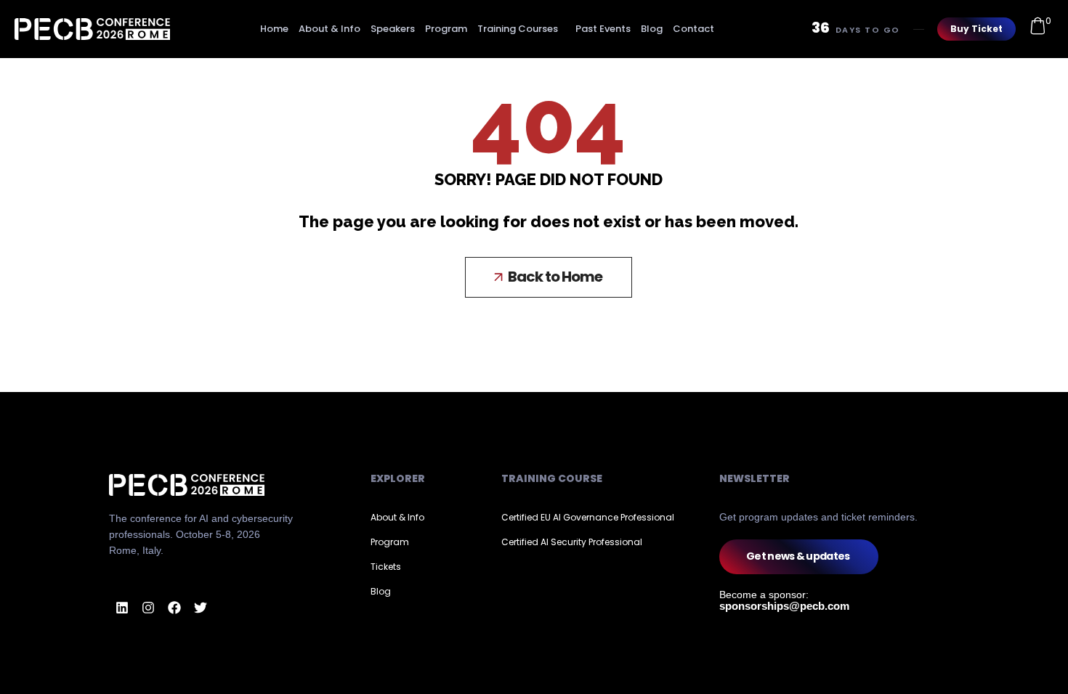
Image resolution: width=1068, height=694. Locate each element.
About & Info (329, 29)
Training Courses (517, 29)
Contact (693, 29)
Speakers (393, 29)
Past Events (603, 29)
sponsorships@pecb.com (784, 606)
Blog (652, 29)
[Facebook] (174, 608)
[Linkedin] (122, 608)
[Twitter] (200, 608)
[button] (548, 277)
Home (274, 29)
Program (446, 29)
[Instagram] (148, 608)
